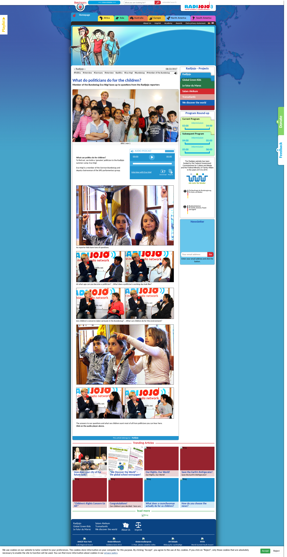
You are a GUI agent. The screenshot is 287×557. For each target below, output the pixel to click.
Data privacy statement (196, 23)
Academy (168, 23)
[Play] (152, 157)
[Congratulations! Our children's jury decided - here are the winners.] (111, 479)
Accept (265, 551)
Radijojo (135, 438)
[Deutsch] (209, 23)
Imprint (158, 23)
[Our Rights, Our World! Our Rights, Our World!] (147, 448)
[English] (213, 23)
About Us (147, 23)
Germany (99, 73)
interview (110, 73)
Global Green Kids (82, 526)
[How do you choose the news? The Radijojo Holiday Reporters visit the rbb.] (183, 479)
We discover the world (106, 529)
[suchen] (158, 2)
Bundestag (140, 73)
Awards (179, 23)
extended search (169, 2)
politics (119, 73)
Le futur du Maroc (82, 529)
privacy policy (110, 553)
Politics (78, 73)
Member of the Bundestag (159, 73)
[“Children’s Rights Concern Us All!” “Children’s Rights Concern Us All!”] (75, 479)
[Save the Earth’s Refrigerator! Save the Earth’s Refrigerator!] (183, 448)
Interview (88, 73)
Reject (276, 551)
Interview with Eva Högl (141, 172)
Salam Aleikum (102, 523)
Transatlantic (101, 526)
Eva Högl (129, 73)
